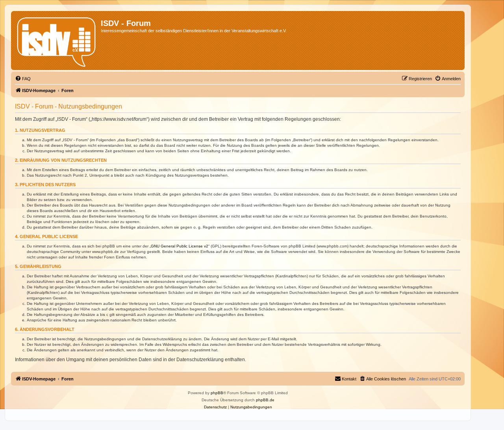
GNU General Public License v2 (179, 246)
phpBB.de (265, 400)
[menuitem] (23, 78)
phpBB (217, 393)
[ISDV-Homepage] (57, 40)
